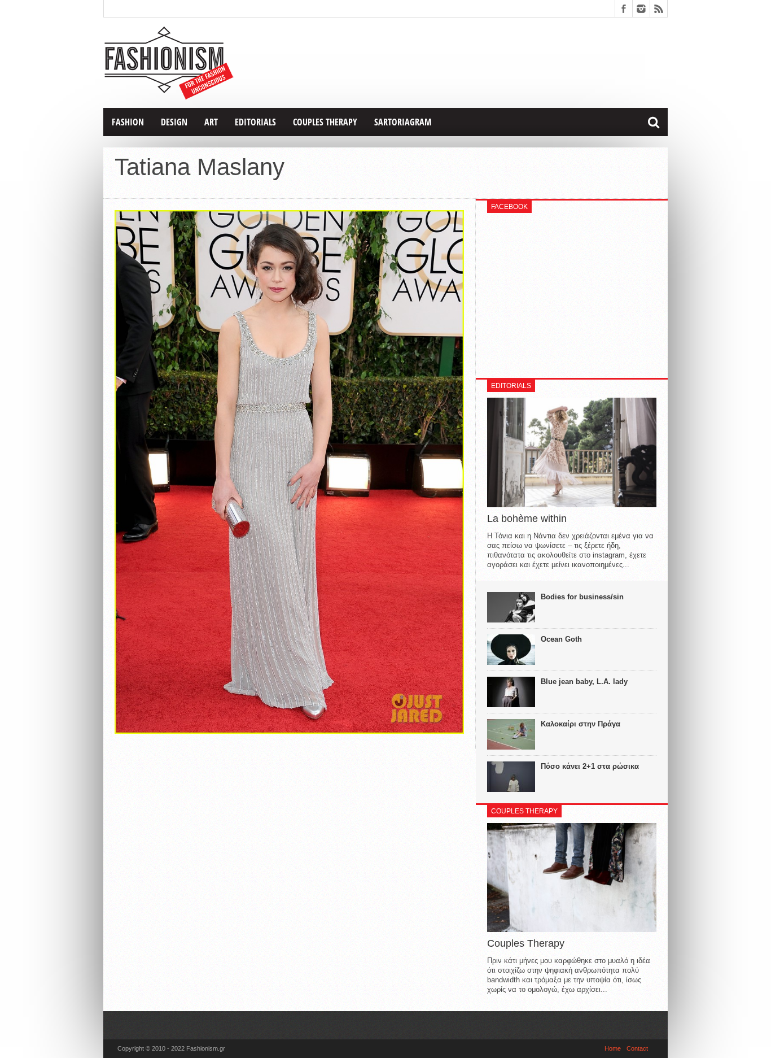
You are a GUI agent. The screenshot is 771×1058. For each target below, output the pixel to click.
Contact (637, 1048)
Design (174, 122)
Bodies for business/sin (582, 597)
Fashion (128, 122)
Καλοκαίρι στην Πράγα (580, 724)
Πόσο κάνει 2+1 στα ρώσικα (590, 766)
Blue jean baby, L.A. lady (584, 681)
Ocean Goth (561, 639)
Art (211, 122)
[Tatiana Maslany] (289, 730)
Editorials (255, 122)
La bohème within (527, 518)
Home (612, 1048)
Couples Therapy (325, 122)
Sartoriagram (403, 122)
